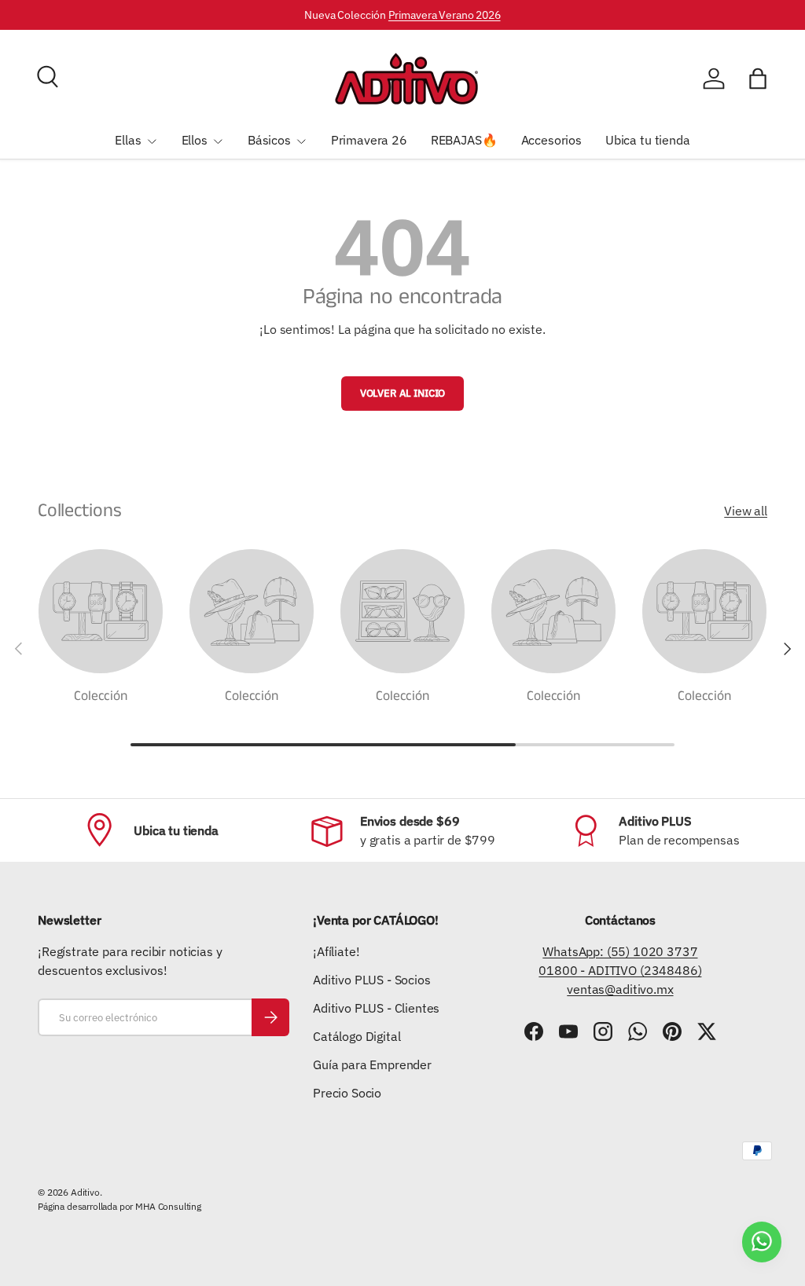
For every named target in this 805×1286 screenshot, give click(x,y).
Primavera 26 (369, 140)
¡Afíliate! (336, 951)
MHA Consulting (168, 1206)
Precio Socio (347, 1093)
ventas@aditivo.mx (620, 989)
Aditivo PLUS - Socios (372, 979)
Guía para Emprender (372, 1064)
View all (745, 510)
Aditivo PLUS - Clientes (376, 1008)
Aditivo (85, 1192)
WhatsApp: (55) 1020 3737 (619, 951)
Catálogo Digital (356, 1036)
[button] (758, 78)
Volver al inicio (402, 393)
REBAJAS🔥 (464, 140)
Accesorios (551, 140)
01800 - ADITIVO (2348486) (620, 970)
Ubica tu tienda (647, 140)
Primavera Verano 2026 (444, 14)
